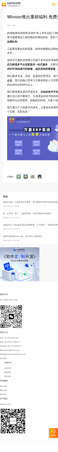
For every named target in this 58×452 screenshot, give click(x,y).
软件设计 (3, 394)
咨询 (53, 435)
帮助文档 (7, 376)
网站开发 (3, 390)
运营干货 (7, 368)
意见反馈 (3, 358)
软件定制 (3, 386)
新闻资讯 (7, 372)
